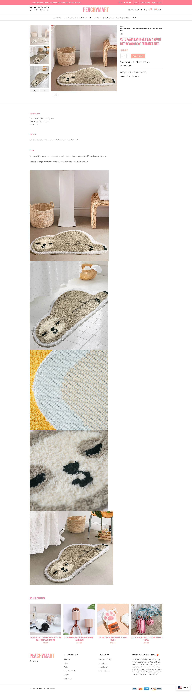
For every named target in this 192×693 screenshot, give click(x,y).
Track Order (145, 2)
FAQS (136, 2)
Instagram (121, 2)
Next (44, 90)
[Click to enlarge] (55, 95)
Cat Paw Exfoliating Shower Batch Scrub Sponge (113, 638)
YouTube (129, 2)
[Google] (133, 76)
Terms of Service (104, 671)
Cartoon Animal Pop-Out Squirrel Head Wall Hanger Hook (79, 638)
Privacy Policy (102, 667)
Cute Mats (134, 72)
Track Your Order (70, 671)
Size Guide (126, 66)
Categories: (124, 72)
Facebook (119, 2)
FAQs (66, 667)
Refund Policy (102, 663)
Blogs (66, 663)
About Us (67, 659)
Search (66, 675)
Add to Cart (138, 56)
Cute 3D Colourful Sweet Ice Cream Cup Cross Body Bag (146, 638)
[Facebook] (127, 76)
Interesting (142, 72)
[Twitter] (129, 76)
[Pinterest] (138, 76)
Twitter (124, 2)
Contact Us (156, 2)
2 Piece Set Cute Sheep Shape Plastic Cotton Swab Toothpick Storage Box (45, 638)
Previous (34, 90)
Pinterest (127, 2)
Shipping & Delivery (105, 659)
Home (122, 26)
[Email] (136, 76)
